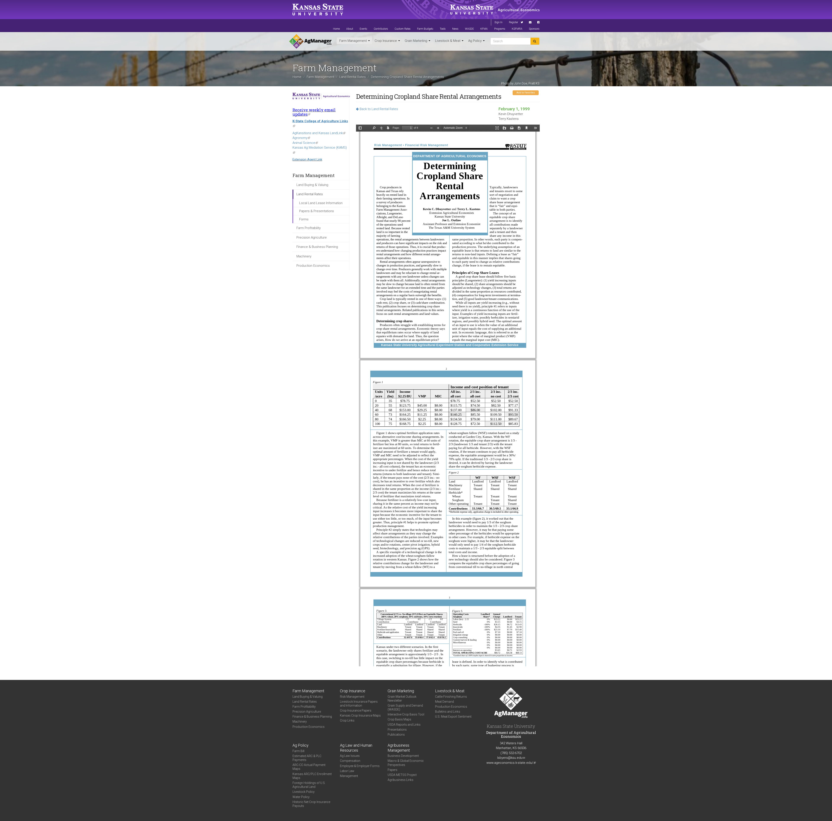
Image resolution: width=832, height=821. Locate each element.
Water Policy (301, 797)
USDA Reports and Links (404, 724)
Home (336, 28)
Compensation (350, 760)
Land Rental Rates (352, 77)
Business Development (403, 756)
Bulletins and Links (447, 711)
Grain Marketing (416, 41)
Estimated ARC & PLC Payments (306, 758)
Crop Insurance (386, 41)
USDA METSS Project (402, 775)
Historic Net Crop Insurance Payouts (311, 804)
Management (349, 776)
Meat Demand (444, 701)
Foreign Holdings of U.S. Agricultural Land (308, 784)
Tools (443, 28)
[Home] (310, 41)
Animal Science (305, 143)
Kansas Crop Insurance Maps (360, 715)
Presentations (397, 729)
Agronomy (301, 138)
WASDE (469, 28)
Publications (396, 734)
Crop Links (347, 720)
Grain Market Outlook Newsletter (402, 698)
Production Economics (313, 266)
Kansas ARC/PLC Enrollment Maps (312, 776)
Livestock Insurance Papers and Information (359, 703)
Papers (392, 770)
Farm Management (353, 41)
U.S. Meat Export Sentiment (453, 716)
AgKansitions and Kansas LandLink (318, 133)
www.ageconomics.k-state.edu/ (511, 763)
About (349, 28)
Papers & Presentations (316, 211)
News (455, 28)
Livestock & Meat (448, 41)
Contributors (381, 28)
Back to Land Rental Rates (378, 109)
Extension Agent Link (307, 159)
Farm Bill (298, 751)
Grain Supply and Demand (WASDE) (405, 707)
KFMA (484, 28)
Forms (304, 219)
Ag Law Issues (350, 756)
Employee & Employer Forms (360, 766)
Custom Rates (403, 28)
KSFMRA (517, 28)
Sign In (498, 22)
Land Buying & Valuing (312, 185)
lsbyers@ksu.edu (511, 758)
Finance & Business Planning (317, 247)
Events (363, 28)
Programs (499, 28)
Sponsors (534, 28)
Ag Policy (475, 41)
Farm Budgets (425, 28)
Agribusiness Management (399, 748)
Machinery (303, 256)
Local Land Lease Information (321, 203)
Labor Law (347, 771)
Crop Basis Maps (399, 719)
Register (513, 22)
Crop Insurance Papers (355, 710)
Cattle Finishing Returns (451, 696)
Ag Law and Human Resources (356, 748)
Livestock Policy (303, 791)
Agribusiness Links (400, 780)
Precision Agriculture (311, 237)
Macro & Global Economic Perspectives (406, 762)
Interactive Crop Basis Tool (406, 714)
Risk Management (352, 696)
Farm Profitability (308, 228)
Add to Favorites (526, 92)
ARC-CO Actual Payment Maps (308, 767)
